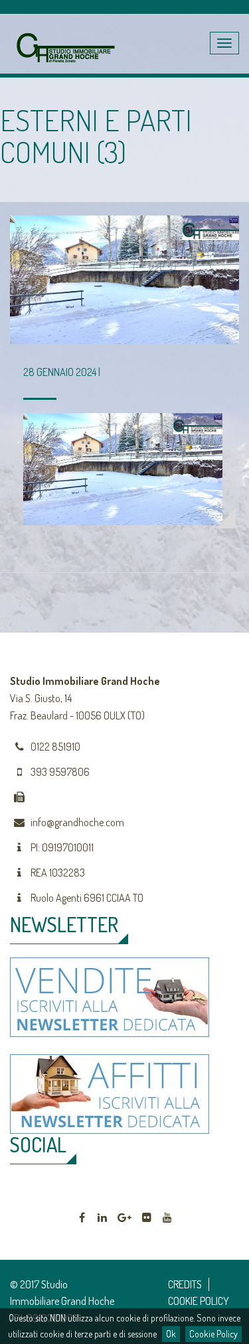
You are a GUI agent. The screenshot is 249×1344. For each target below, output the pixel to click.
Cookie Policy (213, 1333)
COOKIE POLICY (198, 1301)
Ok (171, 1333)
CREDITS (185, 1284)
